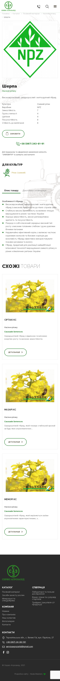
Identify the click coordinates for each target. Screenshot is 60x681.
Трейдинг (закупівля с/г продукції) (43, 603)
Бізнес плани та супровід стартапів (44, 598)
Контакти (6, 625)
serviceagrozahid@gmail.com (19, 646)
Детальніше (14, 352)
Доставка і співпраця (34, 190)
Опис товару (11, 190)
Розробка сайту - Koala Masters (29, 674)
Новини (5, 611)
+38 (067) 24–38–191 (16, 642)
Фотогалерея (8, 621)
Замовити (15, 134)
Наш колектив (8, 618)
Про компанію (8, 614)
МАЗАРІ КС (10, 409)
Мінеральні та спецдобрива (8, 600)
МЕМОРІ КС (10, 499)
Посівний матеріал (11, 592)
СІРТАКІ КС (10, 319)
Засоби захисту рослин (13, 595)
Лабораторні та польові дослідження (43, 593)
